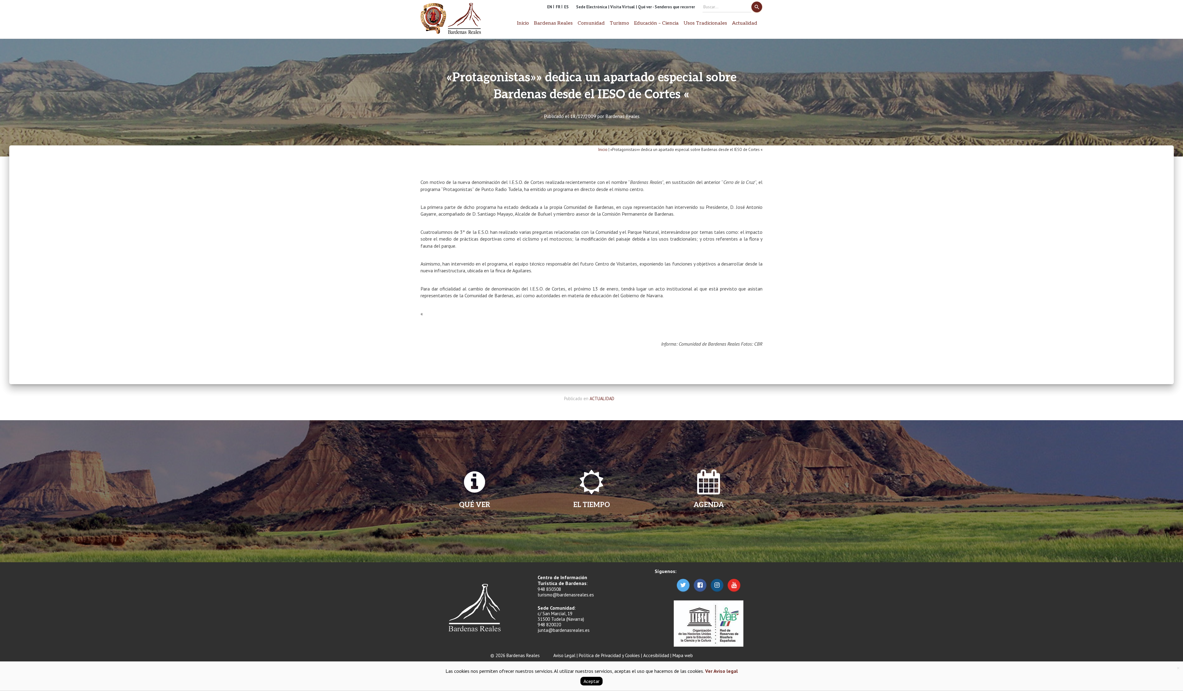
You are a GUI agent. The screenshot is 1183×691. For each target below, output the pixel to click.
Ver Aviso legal (721, 671)
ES (566, 7)
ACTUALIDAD (602, 398)
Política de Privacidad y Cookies (609, 655)
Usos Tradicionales (705, 23)
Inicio (523, 23)
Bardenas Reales (622, 116)
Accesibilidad (656, 655)
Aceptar (591, 681)
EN (549, 7)
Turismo (619, 23)
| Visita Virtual (621, 7)
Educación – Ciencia (656, 23)
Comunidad (591, 23)
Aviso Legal (564, 655)
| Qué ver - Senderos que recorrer (665, 7)
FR (558, 7)
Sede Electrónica (591, 7)
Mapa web (683, 655)
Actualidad (744, 23)
